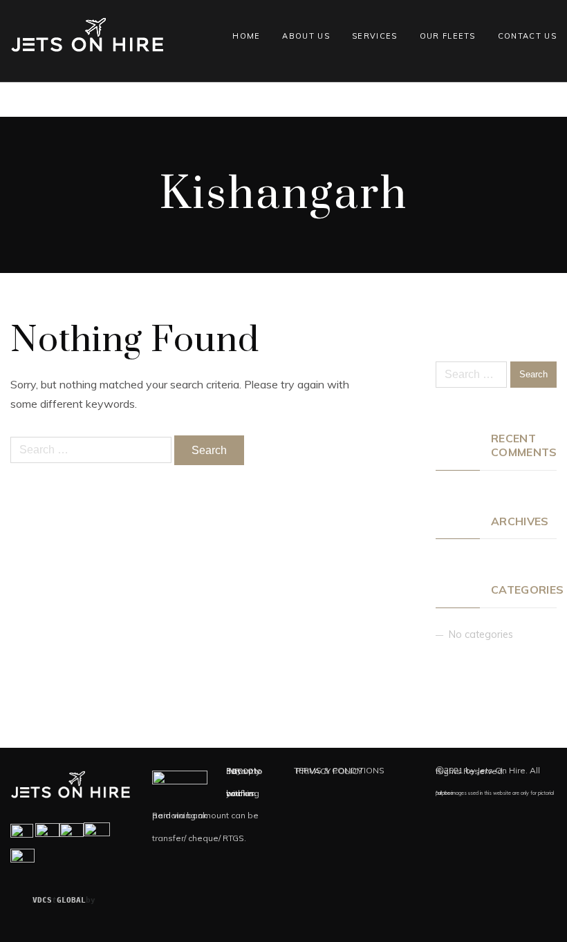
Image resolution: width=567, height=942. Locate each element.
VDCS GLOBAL (59, 900)
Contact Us (527, 36)
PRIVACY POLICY (329, 771)
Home (246, 36)
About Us (306, 36)
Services (375, 36)
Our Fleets (448, 36)
